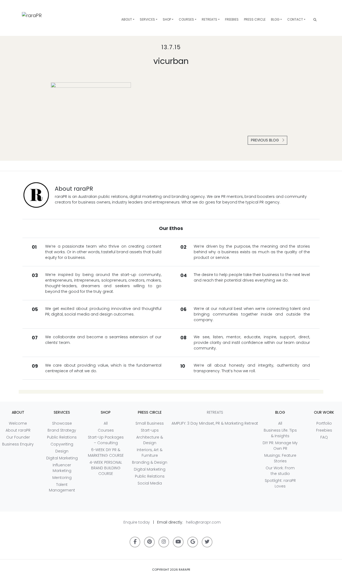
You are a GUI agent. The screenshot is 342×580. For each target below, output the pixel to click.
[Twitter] (207, 542)
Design (61, 451)
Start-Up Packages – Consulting (106, 440)
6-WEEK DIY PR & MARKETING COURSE (106, 452)
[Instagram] (163, 542)
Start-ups (150, 430)
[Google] (192, 542)
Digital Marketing (62, 458)
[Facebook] (135, 542)
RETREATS (209, 19)
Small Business (149, 423)
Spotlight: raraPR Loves (280, 483)
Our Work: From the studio (280, 470)
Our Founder (18, 437)
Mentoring (62, 477)
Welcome (18, 423)
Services (147, 19)
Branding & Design (149, 462)
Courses (186, 19)
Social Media (150, 483)
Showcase (62, 423)
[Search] (315, 20)
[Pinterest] (149, 542)
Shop (167, 19)
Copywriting (61, 444)
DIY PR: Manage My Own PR (280, 445)
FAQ (324, 437)
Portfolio (324, 423)
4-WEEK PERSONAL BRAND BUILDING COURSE (106, 468)
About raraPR (18, 430)
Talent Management (62, 487)
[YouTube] (178, 542)
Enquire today (136, 522)
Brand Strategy (62, 430)
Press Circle (255, 19)
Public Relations (62, 437)
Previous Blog (265, 140)
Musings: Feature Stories (280, 458)
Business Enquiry (18, 444)
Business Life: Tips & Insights (280, 433)
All (106, 423)
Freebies (232, 19)
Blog (275, 19)
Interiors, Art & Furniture (149, 452)
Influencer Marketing (62, 467)
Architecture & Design (149, 440)
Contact (295, 19)
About (126, 19)
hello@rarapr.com (203, 522)
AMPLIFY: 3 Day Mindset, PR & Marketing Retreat (215, 423)
